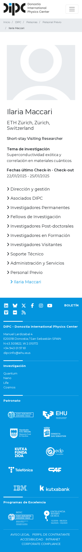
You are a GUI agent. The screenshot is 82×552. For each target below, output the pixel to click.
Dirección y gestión (29, 189)
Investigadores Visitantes (35, 244)
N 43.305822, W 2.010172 (20, 343)
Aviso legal (20, 534)
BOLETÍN (71, 305)
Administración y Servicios (36, 263)
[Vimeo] (6, 312)
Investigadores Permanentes (39, 207)
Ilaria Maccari (27, 281)
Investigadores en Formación (39, 235)
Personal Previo (52, 22)
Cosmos (9, 387)
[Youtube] (49, 305)
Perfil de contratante (51, 534)
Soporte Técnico (26, 254)
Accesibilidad (31, 539)
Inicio (6, 22)
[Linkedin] (6, 305)
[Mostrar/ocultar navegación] (72, 9)
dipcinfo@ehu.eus (16, 353)
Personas (31, 22)
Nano (7, 378)
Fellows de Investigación (35, 216)
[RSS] (23, 312)
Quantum (10, 373)
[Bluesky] (15, 305)
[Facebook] (32, 305)
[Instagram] (41, 305)
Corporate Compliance (41, 544)
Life (6, 383)
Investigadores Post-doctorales (41, 226)
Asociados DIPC (26, 198)
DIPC (18, 22)
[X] (23, 305)
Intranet (53, 539)
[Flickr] (15, 312)
